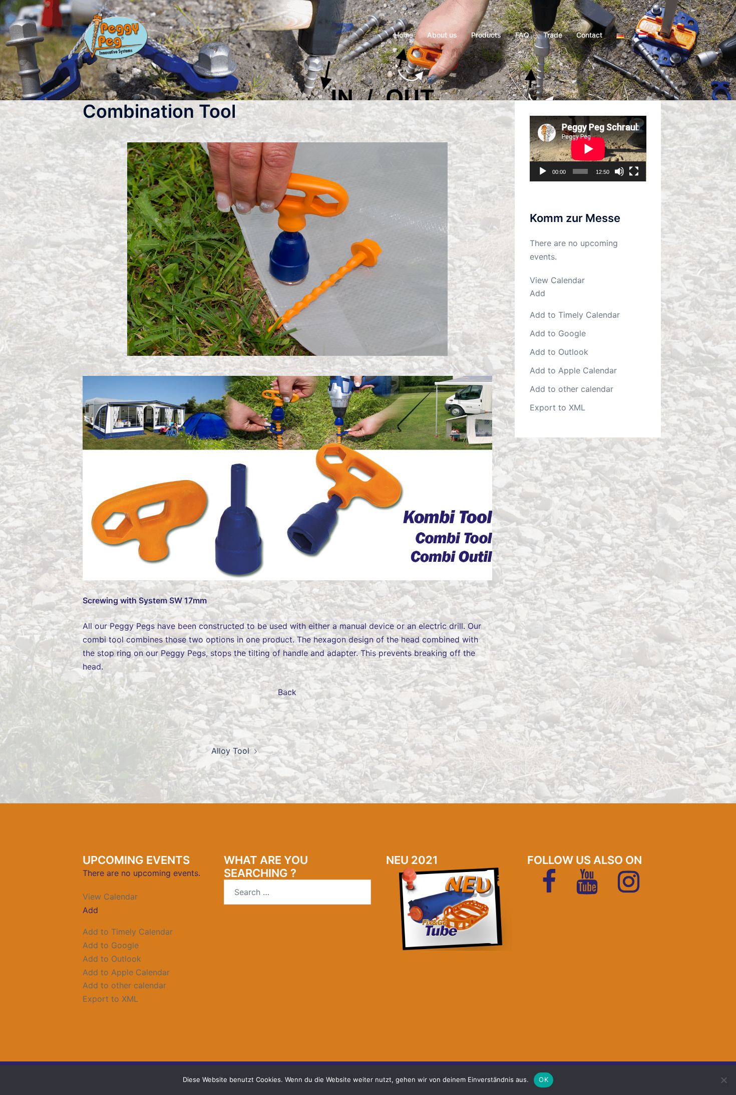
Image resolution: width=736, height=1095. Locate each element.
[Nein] (723, 1080)
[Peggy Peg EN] (116, 34)
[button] (537, 293)
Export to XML (557, 407)
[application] (588, 148)
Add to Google (558, 333)
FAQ (522, 35)
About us (442, 35)
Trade (552, 35)
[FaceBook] (549, 888)
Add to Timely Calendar (575, 315)
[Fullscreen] (634, 171)
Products (486, 35)
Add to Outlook (559, 352)
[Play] (543, 171)
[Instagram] (628, 888)
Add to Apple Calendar (573, 370)
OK (543, 1079)
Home (403, 35)
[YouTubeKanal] (587, 888)
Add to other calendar (571, 389)
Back (287, 692)
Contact (589, 35)
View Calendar (557, 280)
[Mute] (619, 171)
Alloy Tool (230, 751)
